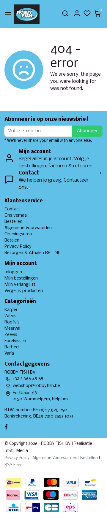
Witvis (10, 316)
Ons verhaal (16, 215)
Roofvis (12, 322)
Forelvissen (15, 341)
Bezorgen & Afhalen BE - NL (32, 252)
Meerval (12, 328)
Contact (12, 209)
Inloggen (13, 272)
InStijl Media (16, 451)
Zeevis (10, 334)
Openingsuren (18, 234)
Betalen (11, 240)
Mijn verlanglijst (19, 284)
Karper (11, 309)
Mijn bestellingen (21, 278)
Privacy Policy (18, 246)
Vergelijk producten (23, 290)
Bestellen (13, 221)
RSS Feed (13, 465)
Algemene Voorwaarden (28, 228)
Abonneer (87, 130)
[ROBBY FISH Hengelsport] (27, 14)
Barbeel (11, 347)
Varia (9, 353)
